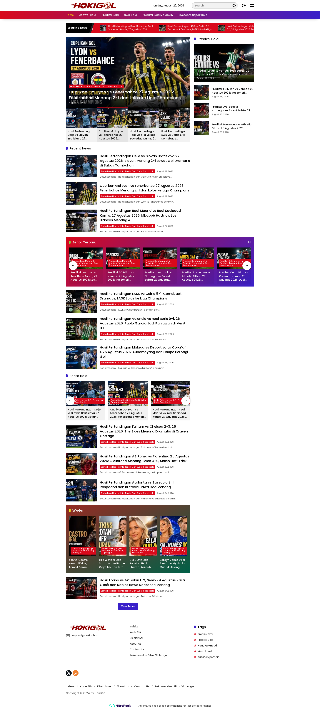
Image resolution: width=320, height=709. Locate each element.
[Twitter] (69, 673)
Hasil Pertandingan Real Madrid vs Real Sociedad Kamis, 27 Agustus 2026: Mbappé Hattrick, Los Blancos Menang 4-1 (100, 28)
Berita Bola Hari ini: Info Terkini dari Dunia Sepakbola (96, 86)
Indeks (134, 626)
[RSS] (76, 673)
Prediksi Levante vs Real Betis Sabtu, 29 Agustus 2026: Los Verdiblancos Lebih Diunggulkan (84, 276)
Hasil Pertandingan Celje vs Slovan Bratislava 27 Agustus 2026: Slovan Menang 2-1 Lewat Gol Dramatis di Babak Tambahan (81, 135)
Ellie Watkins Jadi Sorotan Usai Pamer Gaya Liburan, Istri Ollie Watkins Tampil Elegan (112, 563)
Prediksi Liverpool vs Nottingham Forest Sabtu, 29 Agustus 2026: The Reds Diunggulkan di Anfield (231, 108)
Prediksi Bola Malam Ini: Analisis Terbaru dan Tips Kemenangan (84, 263)
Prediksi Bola (205, 640)
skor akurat (205, 651)
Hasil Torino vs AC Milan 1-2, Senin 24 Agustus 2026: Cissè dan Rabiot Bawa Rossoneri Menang (143, 582)
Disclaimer (136, 638)
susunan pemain (208, 657)
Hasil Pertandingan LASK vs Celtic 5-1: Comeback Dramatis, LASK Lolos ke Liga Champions (158, 28)
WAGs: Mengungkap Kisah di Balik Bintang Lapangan (82, 550)
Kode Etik (135, 632)
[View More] (249, 242)
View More (128, 606)
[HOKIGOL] (93, 5)
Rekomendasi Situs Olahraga (148, 655)
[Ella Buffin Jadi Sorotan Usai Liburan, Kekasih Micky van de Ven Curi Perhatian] (143, 536)
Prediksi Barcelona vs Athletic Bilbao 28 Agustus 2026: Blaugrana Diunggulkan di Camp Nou (231, 126)
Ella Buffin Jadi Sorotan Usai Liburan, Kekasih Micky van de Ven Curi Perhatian (141, 563)
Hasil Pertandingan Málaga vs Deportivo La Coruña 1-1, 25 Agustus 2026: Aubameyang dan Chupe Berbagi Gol (144, 352)
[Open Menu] (252, 5)
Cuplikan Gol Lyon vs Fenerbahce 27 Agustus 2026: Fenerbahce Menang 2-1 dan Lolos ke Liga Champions (125, 95)
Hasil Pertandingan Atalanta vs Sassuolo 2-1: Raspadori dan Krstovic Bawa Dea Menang (137, 484)
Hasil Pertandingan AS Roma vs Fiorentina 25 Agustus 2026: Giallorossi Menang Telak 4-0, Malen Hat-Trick (144, 458)
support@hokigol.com (86, 635)
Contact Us (137, 649)
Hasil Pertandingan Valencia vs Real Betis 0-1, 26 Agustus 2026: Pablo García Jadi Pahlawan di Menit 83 (218, 28)
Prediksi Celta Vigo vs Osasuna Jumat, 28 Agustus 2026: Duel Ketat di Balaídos (233, 276)
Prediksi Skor (205, 634)
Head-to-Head (207, 645)
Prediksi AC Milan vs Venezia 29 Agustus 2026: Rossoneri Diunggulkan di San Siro (232, 91)
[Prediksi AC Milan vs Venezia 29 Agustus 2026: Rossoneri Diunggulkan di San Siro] (201, 92)
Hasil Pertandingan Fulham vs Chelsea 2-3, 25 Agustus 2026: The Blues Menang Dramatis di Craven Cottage (144, 431)
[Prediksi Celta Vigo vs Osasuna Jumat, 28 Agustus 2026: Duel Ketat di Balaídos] (234, 258)
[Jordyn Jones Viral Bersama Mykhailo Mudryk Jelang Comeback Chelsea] (173, 536)
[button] (234, 5)
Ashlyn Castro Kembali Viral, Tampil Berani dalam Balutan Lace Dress (82, 563)
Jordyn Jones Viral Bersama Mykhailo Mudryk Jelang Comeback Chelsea (173, 563)
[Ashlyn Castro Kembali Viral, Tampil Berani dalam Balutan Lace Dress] (82, 536)
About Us (135, 644)
